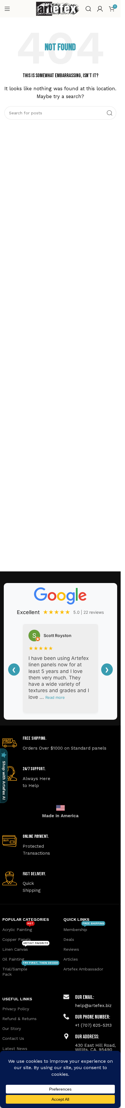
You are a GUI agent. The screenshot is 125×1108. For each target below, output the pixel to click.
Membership (83, 928)
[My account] (100, 9)
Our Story (11, 1028)
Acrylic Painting (17, 928)
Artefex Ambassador (83, 969)
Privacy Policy (15, 1008)
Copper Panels (16, 939)
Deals (68, 939)
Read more (55, 697)
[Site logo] (58, 8)
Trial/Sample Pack (30, 970)
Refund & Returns (19, 1018)
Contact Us (13, 1038)
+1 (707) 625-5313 (93, 1025)
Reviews (71, 949)
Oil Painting (13, 959)
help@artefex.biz (93, 1005)
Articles (70, 959)
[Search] (88, 9)
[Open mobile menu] (7, 9)
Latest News (14, 1048)
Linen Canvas (25, 948)
